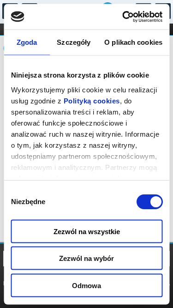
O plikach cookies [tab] (133, 42)
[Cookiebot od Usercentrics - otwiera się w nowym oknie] (123, 17)
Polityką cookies (91, 100)
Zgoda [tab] (27, 42)
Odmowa (86, 285)
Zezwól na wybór (86, 258)
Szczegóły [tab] (73, 42)
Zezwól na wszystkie (87, 231)
